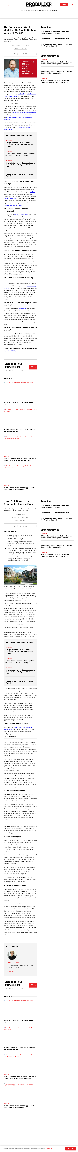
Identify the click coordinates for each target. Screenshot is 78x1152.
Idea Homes (62, 15)
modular (32, 192)
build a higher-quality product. (13, 205)
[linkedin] (17, 54)
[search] (8, 5)
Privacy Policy (49, 1148)
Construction (22, 15)
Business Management (36, 15)
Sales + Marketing (51, 15)
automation (22, 309)
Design (14, 15)
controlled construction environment (24, 112)
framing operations (10, 198)
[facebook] (15, 54)
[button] (5, 5)
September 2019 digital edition (13, 351)
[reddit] (23, 54)
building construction (21, 215)
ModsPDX (21, 94)
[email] (26, 54)
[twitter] (20, 54)
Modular (6, 23)
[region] (39, 1149)
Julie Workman (20, 514)
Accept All (70, 1148)
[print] (36, 54)
